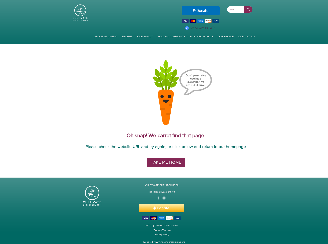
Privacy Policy (162, 234)
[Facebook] (158, 198)
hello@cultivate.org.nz (162, 191)
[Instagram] (164, 198)
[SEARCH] (248, 9)
